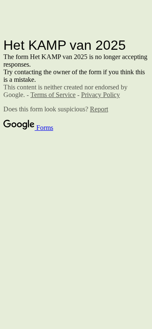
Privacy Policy (100, 94)
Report (99, 109)
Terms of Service (53, 94)
